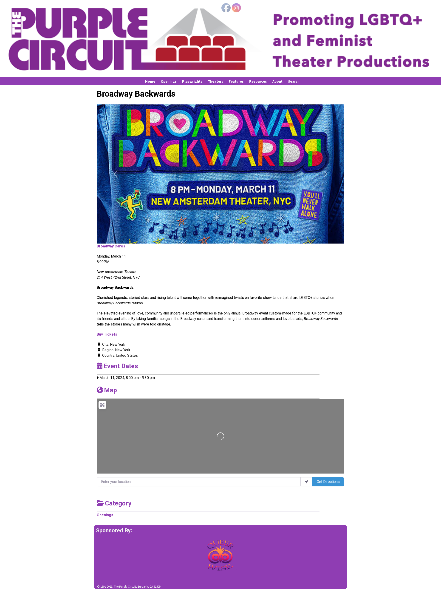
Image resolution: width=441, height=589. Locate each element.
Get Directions (328, 482)
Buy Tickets (107, 334)
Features (236, 81)
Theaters (215, 81)
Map (110, 390)
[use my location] (306, 481)
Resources (258, 81)
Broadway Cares (111, 246)
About (277, 81)
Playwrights (192, 81)
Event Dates (120, 366)
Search (294, 81)
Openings (169, 81)
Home (150, 81)
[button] (115, 174)
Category (118, 503)
